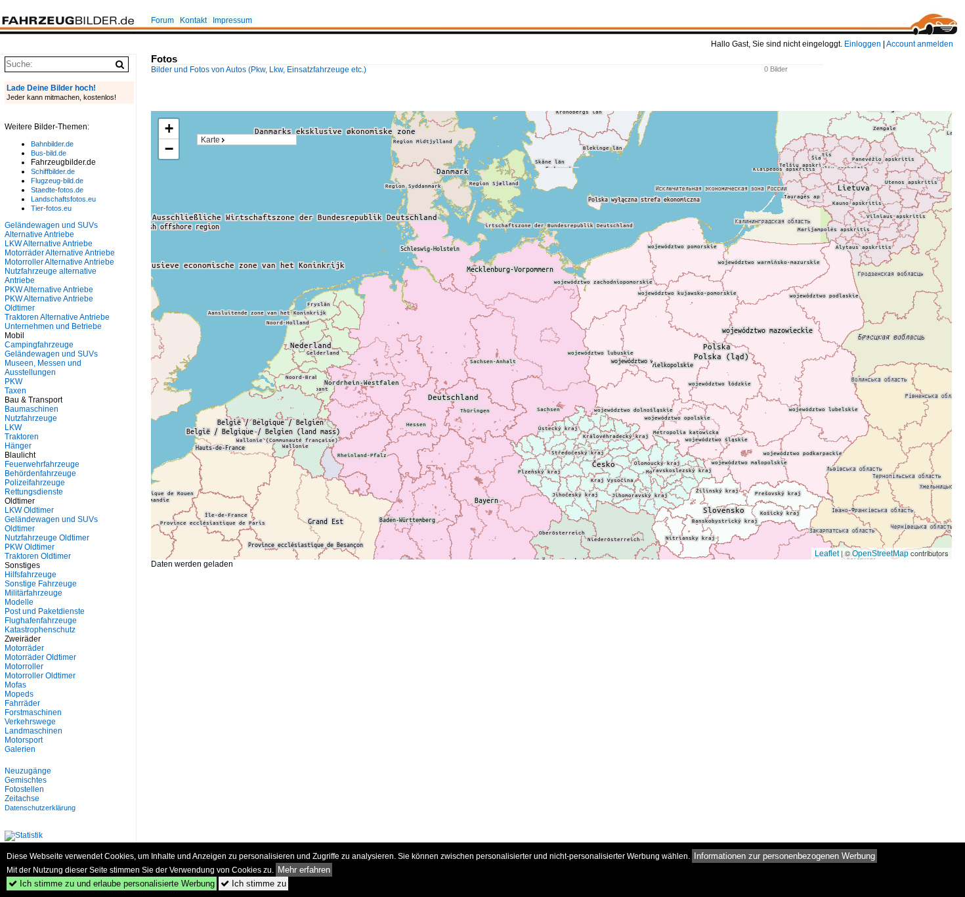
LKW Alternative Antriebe (49, 243)
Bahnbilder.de (52, 144)
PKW (13, 381)
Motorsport (24, 740)
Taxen (15, 390)
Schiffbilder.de (53, 171)
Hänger (18, 445)
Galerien (20, 749)
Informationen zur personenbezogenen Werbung (784, 856)
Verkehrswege (30, 721)
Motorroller (24, 666)
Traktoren (22, 436)
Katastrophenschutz (40, 629)
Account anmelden (919, 44)
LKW (13, 427)
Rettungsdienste (34, 491)
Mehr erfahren (304, 870)
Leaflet (827, 553)
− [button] (169, 149)
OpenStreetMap (880, 553)
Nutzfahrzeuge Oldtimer (47, 537)
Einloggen (862, 44)
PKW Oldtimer (29, 547)
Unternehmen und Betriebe (53, 326)
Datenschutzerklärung (40, 808)
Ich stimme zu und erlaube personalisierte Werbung (112, 883)
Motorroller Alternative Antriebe (59, 262)
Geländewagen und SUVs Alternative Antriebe (51, 230)
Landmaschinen (33, 730)
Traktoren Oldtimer (38, 556)
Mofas (15, 684)
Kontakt (193, 20)
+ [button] (169, 128)
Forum (162, 20)
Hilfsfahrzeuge (30, 574)
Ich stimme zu (253, 883)
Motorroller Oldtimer (40, 675)
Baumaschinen (31, 409)
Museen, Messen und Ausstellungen (43, 368)
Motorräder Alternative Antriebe (60, 252)
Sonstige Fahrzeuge (41, 583)
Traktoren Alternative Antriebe (57, 317)
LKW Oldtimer (29, 510)
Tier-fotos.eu (51, 208)
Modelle (19, 602)
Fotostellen (24, 789)
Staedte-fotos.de (57, 190)
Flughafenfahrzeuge (41, 620)
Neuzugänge (28, 771)
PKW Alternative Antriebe (49, 289)
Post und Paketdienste (45, 611)
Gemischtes (26, 780)
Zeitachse (22, 798)
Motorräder (24, 648)
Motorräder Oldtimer (40, 657)
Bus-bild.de (48, 153)
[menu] (247, 139)
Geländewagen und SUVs (51, 354)
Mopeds (19, 694)
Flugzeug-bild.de (57, 181)
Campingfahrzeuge (39, 344)
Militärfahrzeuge (33, 593)
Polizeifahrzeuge (35, 482)
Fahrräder (22, 703)
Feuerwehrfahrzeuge (42, 464)
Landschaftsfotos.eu (63, 199)
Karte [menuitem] (210, 139)
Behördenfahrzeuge (40, 473)
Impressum (232, 20)
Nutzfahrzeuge (31, 418)
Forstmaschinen (33, 712)
